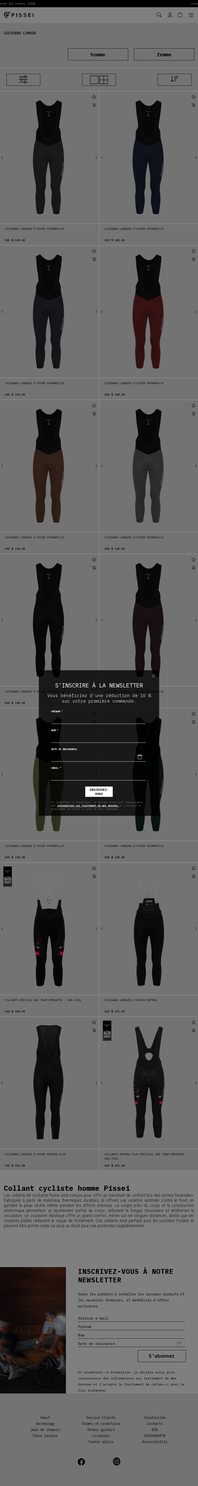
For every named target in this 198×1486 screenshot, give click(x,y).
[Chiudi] (153, 675)
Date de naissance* (64, 749)
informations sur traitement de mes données (88, 805)
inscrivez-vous (99, 792)
